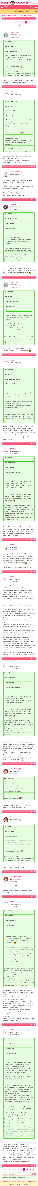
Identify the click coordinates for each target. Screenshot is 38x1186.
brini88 (12, 545)
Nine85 (12, 204)
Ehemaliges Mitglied (16, 172)
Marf (11, 92)
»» (19, 25)
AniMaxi (12, 448)
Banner (12, 1184)
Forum (10, 15)
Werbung (25, 1184)
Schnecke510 (14, 32)
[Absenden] (6, 6)
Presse (18, 1184)
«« (16, 22)
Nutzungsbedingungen (18, 1181)
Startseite (4, 15)
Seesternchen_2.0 (15, 769)
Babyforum (16, 15)
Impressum (6, 1181)
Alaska (12, 576)
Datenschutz (31, 1181)
